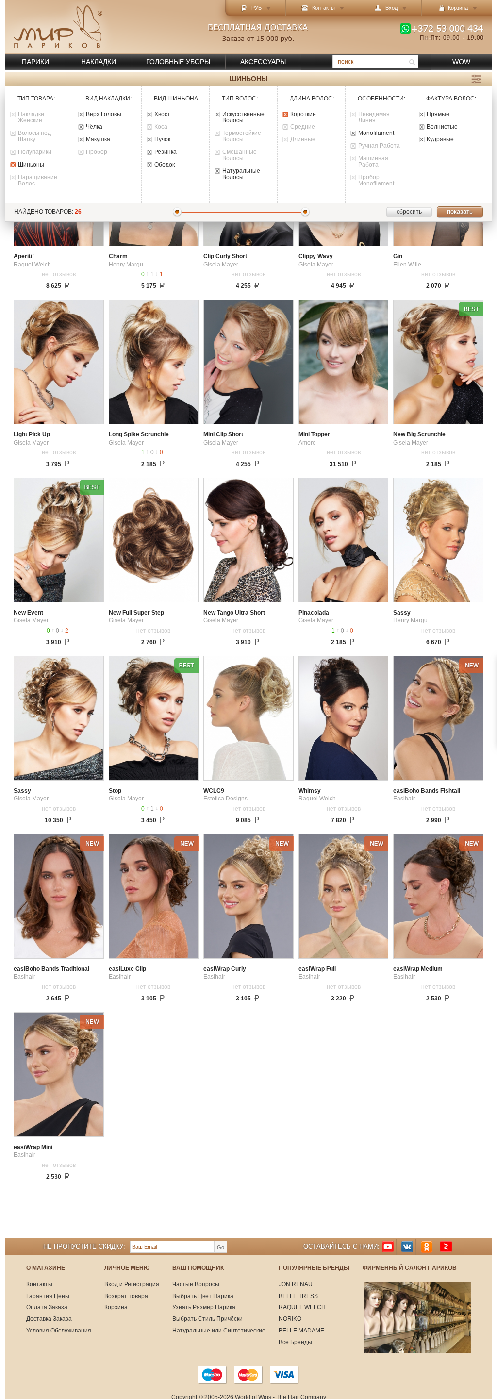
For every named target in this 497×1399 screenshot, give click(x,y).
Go (220, 1247)
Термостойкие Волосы (241, 136)
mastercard (248, 1374)
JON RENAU (296, 1284)
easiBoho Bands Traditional (51, 969)
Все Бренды (295, 1342)
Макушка (98, 139)
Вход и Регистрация (131, 1284)
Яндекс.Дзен (446, 1247)
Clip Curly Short (225, 256)
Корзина (116, 1307)
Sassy (402, 613)
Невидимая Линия (374, 117)
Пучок (162, 139)
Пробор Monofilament (376, 180)
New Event (28, 613)
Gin (397, 256)
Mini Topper (314, 435)
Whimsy (309, 791)
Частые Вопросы (195, 1284)
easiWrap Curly (224, 969)
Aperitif (24, 256)
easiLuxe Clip (127, 969)
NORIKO (290, 1319)
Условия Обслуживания (58, 1330)
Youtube (388, 1247)
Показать (460, 211)
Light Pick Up (32, 435)
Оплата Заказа (46, 1307)
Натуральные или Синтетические (218, 1330)
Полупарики (34, 152)
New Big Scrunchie (419, 435)
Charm (118, 256)
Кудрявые (440, 139)
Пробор (96, 152)
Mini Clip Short (223, 435)
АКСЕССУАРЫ (263, 62)
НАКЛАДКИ (98, 62)
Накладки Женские (31, 117)
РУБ (256, 8)
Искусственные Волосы (243, 117)
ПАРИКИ (35, 62)
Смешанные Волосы (239, 155)
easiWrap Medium (418, 969)
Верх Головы (103, 114)
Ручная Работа (379, 146)
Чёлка (94, 127)
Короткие (303, 114)
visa (284, 1374)
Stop (115, 791)
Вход (391, 8)
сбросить (409, 211)
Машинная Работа (373, 161)
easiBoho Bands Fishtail (426, 791)
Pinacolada (313, 613)
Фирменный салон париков (410, 1268)
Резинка (165, 152)
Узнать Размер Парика (203, 1307)
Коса (160, 127)
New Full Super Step (136, 613)
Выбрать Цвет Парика (202, 1296)
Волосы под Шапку (34, 136)
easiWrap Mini (33, 1147)
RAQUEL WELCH (302, 1307)
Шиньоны (31, 165)
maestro (212, 1374)
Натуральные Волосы (241, 174)
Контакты (323, 8)
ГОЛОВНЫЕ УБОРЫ (178, 62)
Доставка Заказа (49, 1319)
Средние (302, 127)
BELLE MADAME (301, 1330)
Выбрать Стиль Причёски (207, 1319)
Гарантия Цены (47, 1296)
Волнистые (442, 127)
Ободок (164, 165)
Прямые (438, 114)
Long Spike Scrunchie (139, 435)
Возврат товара (126, 1296)
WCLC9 (213, 791)
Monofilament (376, 133)
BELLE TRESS (298, 1296)
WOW (461, 62)
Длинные (302, 139)
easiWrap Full (317, 969)
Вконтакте (407, 1247)
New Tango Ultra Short (234, 613)
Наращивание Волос (37, 180)
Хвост (162, 114)
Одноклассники (426, 1247)
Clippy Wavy (315, 256)
